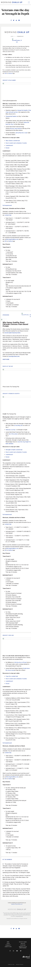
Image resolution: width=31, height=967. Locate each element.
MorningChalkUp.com (12, 239)
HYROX (8, 943)
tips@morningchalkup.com (16, 904)
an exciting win (18, 425)
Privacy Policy (19, 964)
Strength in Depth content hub (14, 449)
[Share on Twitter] (13, 20)
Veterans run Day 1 (11, 429)
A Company (28, 957)
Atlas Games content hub (13, 140)
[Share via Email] (19, 20)
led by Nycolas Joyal (21, 132)
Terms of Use (11, 964)
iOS (5, 73)
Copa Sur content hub (12, 676)
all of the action (13, 434)
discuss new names (15, 128)
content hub (8, 215)
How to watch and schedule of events (16, 143)
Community (8, 945)
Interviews (23, 945)
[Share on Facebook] (11, 20)
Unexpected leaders (11, 116)
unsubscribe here (19, 916)
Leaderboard (9, 145)
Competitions (8, 946)
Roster (7, 148)
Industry (23, 943)
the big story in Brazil (21, 662)
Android (10, 73)
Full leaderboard (7, 205)
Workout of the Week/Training (23, 947)
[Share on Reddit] (16, 20)
